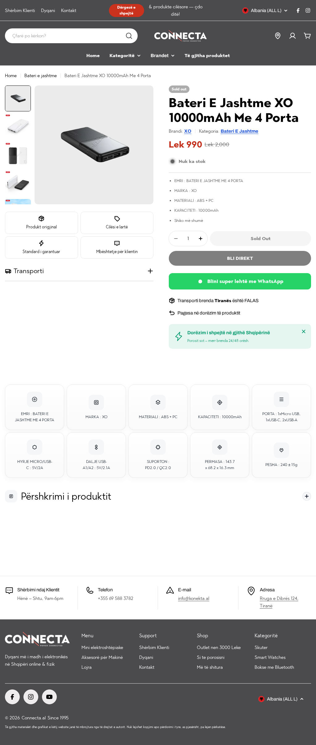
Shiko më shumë (188, 220)
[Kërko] (129, 36)
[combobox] (71, 35)
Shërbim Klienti (20, 10)
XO (187, 131)
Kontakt (68, 10)
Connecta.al (34, 718)
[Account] (292, 36)
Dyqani (48, 10)
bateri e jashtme (239, 131)
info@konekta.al (193, 598)
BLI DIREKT (240, 258)
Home (11, 75)
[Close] (304, 331)
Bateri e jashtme (40, 75)
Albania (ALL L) (266, 10)
